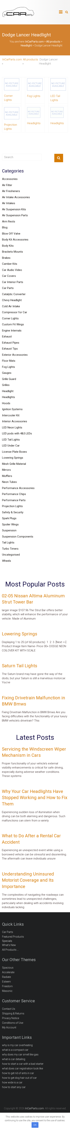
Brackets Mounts (12, 251)
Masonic (7, 990)
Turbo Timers (10, 548)
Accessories (10, 179)
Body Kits (8, 245)
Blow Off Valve (11, 233)
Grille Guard (9, 379)
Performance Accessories (18, 488)
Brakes (6, 258)
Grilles (6, 385)
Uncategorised (11, 554)
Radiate (6, 976)
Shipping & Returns (13, 1013)
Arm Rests (8, 221)
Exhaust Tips (10, 348)
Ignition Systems (12, 409)
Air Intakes (8, 203)
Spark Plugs (9, 518)
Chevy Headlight (12, 300)
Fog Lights (8, 367)
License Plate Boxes (14, 451)
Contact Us (8, 1008)
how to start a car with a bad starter (22, 1063)
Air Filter (7, 185)
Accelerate (8, 972)
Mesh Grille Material (14, 464)
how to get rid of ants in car (18, 1073)
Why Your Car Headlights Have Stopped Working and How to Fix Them (34, 798)
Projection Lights (12, 506)
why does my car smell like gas (20, 1054)
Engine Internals (11, 330)
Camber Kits (9, 263)
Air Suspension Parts (15, 215)
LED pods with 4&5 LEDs (17, 433)
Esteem (6, 981)
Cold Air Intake (11, 306)
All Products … (10, 949)
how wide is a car (12, 1082)
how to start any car (14, 1087)
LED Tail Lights (11, 439)
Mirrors (6, 470)
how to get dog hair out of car (19, 1077)
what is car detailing (13, 1059)
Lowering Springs (12, 457)
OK (35, 1124)
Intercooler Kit (10, 415)
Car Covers (9, 276)
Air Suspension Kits (14, 209)
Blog (4, 227)
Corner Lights (10, 318)
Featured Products (13, 936)
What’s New (9, 945)
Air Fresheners (11, 191)
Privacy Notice (10, 1018)
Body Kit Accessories (15, 239)
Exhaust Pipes (10, 342)
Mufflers (7, 476)
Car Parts (8, 288)
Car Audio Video (12, 270)
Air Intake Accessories (16, 197)
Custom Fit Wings (13, 324)
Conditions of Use (12, 1022)
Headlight (7, 391)
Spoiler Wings (10, 524)
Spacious (7, 967)
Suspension (9, 530)
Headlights (8, 397)
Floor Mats (8, 360)
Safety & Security (12, 512)
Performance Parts (14, 500)
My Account (9, 1027)
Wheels (6, 560)
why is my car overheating (17, 1045)
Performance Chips (14, 494)
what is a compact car (15, 1049)
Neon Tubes (9, 482)
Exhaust (7, 336)
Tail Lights (8, 542)
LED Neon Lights (12, 427)
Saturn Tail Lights (19, 665)
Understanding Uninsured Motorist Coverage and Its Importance (28, 880)
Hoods (6, 403)
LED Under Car (11, 445)
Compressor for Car (14, 312)
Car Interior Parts (12, 282)
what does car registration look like (22, 1068)
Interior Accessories (14, 421)
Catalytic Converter (14, 294)
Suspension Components (17, 536)
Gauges (6, 373)
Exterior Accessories (15, 354)
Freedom (7, 986)
